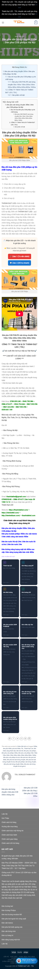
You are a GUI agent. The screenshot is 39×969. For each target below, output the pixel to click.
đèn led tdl (19, 751)
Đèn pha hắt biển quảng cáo (12, 927)
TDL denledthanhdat (27, 48)
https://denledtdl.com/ (10, 513)
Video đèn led (19, 36)
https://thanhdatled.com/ (18, 510)
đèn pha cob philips (30, 751)
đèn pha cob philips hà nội (11, 757)
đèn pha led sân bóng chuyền (16, 759)
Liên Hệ (4, 814)
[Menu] (3, 22)
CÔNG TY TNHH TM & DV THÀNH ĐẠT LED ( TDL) (23, 124)
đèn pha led (24, 757)
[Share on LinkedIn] (29, 738)
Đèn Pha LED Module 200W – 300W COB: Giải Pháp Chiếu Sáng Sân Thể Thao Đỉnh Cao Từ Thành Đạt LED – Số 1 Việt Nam (19, 865)
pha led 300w (16, 748)
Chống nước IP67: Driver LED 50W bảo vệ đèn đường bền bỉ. (19, 873)
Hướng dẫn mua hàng (10, 827)
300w (35, 746)
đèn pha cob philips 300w (10, 753)
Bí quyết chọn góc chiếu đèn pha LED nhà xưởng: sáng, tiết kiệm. (17, 857)
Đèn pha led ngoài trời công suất (14, 919)
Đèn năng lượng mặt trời (11, 940)
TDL (22, 748)
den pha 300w (7, 748)
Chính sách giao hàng (9, 839)
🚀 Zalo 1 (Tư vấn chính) (19, 256)
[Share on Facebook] (13, 738)
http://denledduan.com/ (11, 515)
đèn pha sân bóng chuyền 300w (13, 764)
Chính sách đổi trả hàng (10, 843)
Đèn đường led (7, 906)
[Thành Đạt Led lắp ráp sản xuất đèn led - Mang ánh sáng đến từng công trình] (19, 22)
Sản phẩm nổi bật (16, 95)
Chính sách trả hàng (9, 822)
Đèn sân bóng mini (9, 931)
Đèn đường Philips (9, 910)
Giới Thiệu (5, 818)
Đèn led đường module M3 (12, 914)
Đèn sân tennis (7, 923)
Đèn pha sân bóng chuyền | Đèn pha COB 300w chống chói (10, 792)
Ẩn (26, 67)
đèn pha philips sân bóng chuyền (25, 762)
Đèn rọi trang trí (7, 935)
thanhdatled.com (28, 515)
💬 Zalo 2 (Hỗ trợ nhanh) (19, 263)
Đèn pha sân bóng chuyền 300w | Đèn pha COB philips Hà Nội (20, 106)
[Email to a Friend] (21, 738)
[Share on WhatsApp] (9, 738)
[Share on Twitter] (17, 738)
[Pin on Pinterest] (25, 738)
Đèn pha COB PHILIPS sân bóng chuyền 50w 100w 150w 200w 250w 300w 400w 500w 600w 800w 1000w (22, 84)
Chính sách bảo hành (9, 835)
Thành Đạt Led (28, 748)
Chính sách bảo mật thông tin (12, 831)
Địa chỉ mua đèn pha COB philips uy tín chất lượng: (23, 111)
